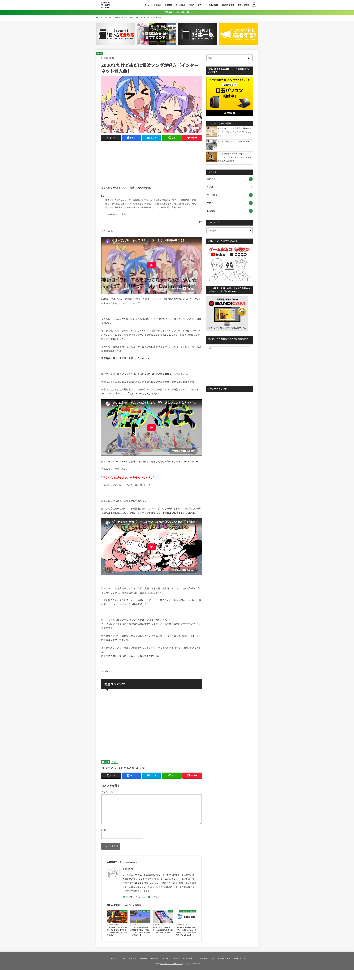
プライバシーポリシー (205, 958)
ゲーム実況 (180, 4)
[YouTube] (153, 897)
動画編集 (168, 4)
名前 (103, 830)
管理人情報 (213, 4)
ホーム (147, 4)
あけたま (157, 4)
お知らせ (211, 179)
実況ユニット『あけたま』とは (177, 12)
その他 (99, 53)
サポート (201, 4)
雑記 (115, 762)
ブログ (191, 4)
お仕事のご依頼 (227, 4)
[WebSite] (128, 897)
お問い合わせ (243, 4)
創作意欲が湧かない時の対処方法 (233, 141)
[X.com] (140, 897)
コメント (107, 792)
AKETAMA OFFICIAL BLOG (171, 963)
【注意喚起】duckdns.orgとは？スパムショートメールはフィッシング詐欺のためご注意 (234, 157)
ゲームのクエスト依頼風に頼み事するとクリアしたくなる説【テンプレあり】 (234, 132)
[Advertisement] (151, 162)
